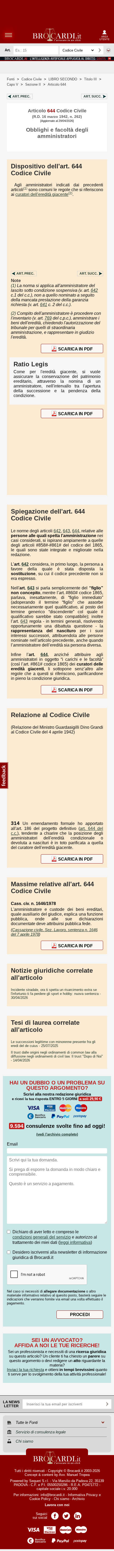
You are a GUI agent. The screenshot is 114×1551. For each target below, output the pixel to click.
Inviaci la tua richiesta (25, 1369)
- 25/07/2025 (53, 1044)
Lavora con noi (57, 1505)
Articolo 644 (57, 84)
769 (48, 318)
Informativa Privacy (83, 1495)
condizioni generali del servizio (41, 1237)
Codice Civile (31, 79)
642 (94, 290)
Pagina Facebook (55, 1514)
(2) (70, 193)
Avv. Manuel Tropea (74, 1475)
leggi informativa (75, 1242)
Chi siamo (61, 1499)
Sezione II (33, 84)
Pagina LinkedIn (77, 1514)
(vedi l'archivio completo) (57, 1134)
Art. (21, 96)
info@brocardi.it (53, 1495)
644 (75, 531)
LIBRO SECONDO (63, 79)
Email (12, 1144)
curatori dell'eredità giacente (41, 194)
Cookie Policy (40, 1499)
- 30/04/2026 (56, 994)
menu (8, 34)
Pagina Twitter (66, 1514)
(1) (25, 188)
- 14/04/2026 (57, 1056)
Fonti (11, 79)
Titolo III (90, 79)
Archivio (78, 1499)
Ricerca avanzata (108, 50)
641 (43, 304)
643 (66, 531)
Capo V (12, 84)
